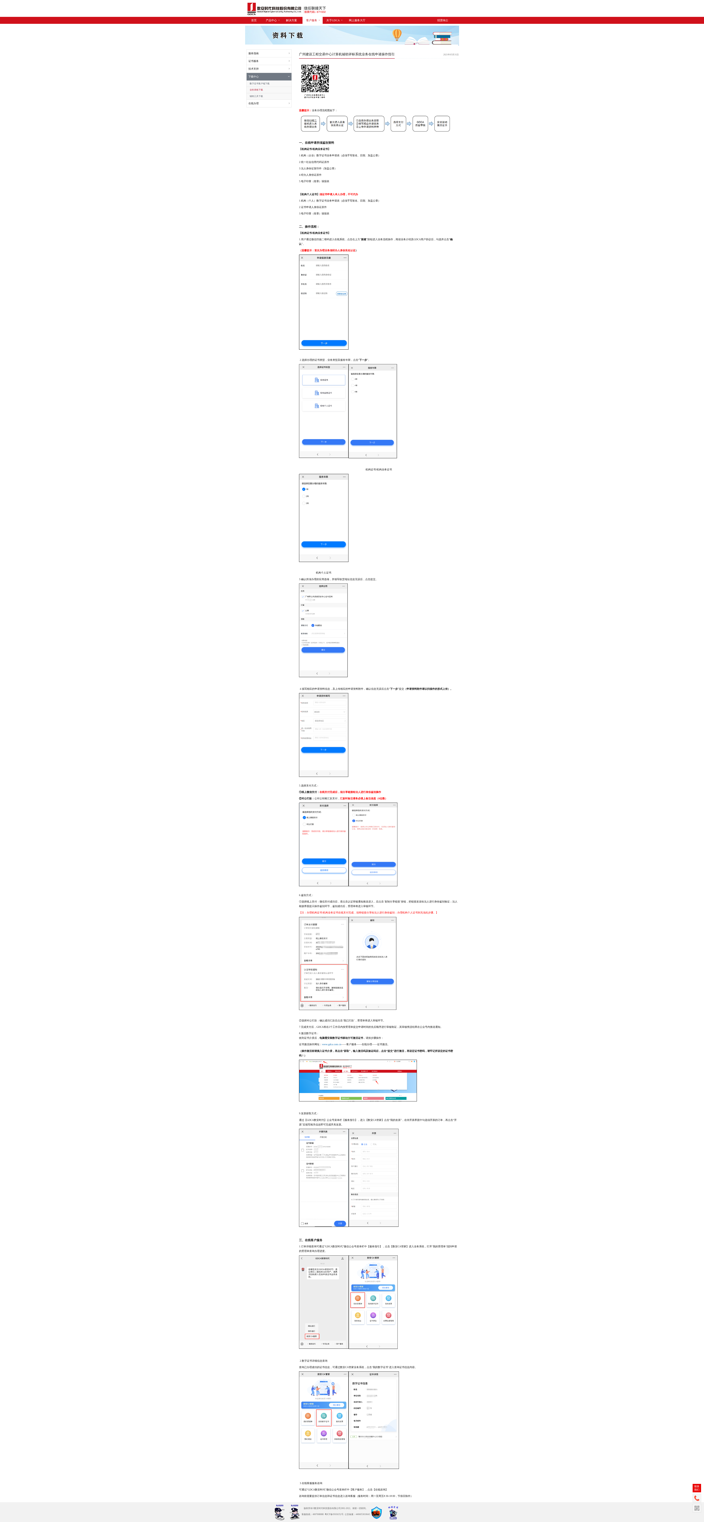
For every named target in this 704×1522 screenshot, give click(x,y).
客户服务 (311, 20)
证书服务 (253, 61)
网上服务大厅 (357, 20)
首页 (254, 20)
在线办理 (253, 103)
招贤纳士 (442, 20)
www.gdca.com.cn (331, 1044)
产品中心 (271, 20)
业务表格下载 (256, 90)
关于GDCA (333, 20)
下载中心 (253, 76)
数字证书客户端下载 (260, 83)
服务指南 (253, 53)
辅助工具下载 (256, 96)
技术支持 (253, 68)
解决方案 (291, 20)
